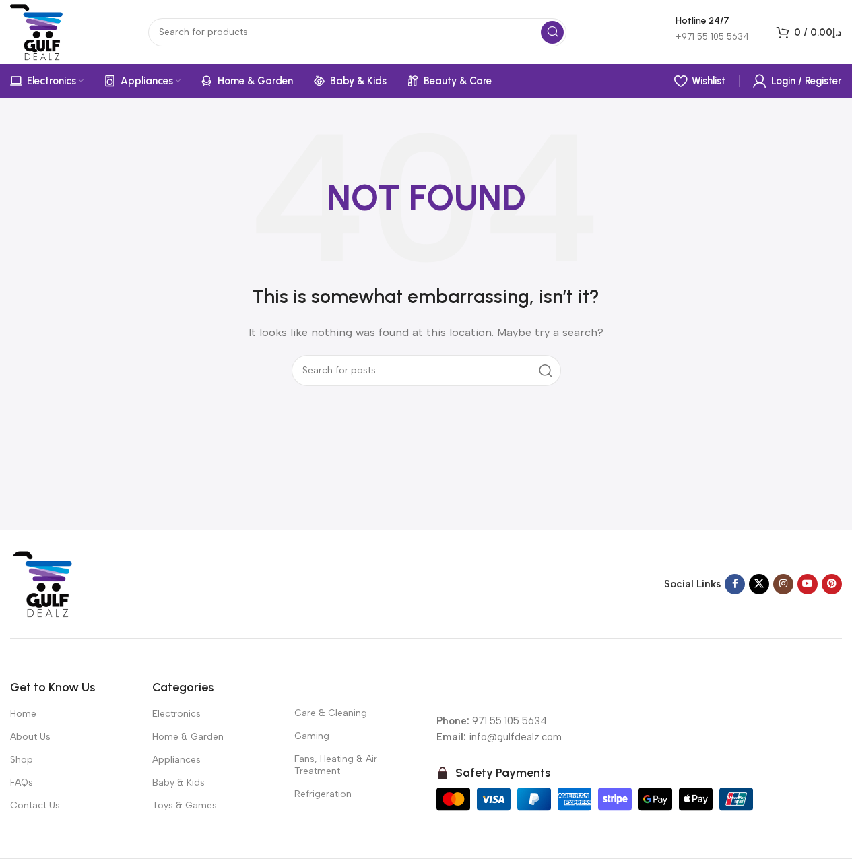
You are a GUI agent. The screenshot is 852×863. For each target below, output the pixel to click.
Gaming (311, 736)
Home (23, 714)
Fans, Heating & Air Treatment (335, 765)
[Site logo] (38, 31)
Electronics (176, 714)
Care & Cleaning (330, 713)
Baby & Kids (178, 782)
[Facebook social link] (735, 584)
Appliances (176, 759)
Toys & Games (184, 805)
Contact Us (35, 805)
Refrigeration (323, 794)
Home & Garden (188, 736)
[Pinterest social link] (832, 584)
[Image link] (43, 583)
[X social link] (759, 584)
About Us (30, 736)
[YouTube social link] (807, 584)
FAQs (21, 782)
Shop (21, 759)
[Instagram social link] (783, 584)
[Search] (552, 32)
